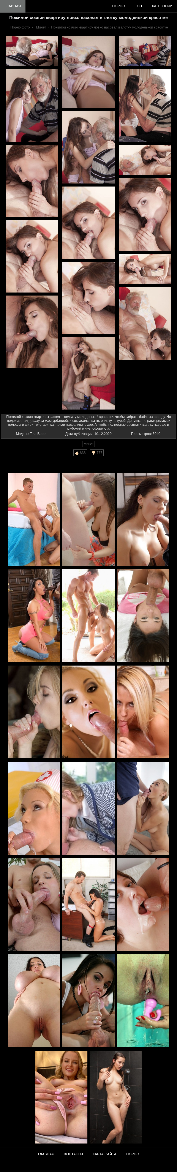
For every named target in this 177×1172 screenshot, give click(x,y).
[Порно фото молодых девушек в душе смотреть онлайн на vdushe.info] (115, 1097)
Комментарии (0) (17, 459)
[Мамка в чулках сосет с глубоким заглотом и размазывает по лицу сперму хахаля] (142, 520)
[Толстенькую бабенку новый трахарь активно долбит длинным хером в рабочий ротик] (142, 905)
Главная (13, 6)
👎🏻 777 (96, 453)
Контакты (73, 1154)
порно (118, 6)
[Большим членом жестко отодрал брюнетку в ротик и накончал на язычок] (142, 616)
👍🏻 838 (80, 453)
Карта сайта (104, 1154)
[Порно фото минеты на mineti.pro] (88, 1001)
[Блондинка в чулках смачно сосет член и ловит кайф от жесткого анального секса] (88, 712)
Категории (162, 6)
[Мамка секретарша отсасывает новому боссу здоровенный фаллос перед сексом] (88, 905)
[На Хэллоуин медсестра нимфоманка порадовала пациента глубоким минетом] (34, 808)
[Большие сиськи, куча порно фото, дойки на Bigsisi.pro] (34, 1001)
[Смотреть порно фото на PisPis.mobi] (142, 1001)
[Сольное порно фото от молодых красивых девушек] (61, 1097)
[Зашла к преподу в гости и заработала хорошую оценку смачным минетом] (88, 808)
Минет (88, 444)
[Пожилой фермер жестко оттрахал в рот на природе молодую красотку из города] (34, 712)
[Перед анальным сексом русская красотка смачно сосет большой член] (34, 905)
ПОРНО (132, 1154)
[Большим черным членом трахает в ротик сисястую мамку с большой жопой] (34, 616)
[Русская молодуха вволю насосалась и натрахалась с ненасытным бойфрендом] (34, 520)
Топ (138, 6)
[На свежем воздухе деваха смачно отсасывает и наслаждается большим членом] (88, 616)
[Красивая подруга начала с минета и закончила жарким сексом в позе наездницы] (88, 520)
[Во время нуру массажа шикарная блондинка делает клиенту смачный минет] (142, 712)
